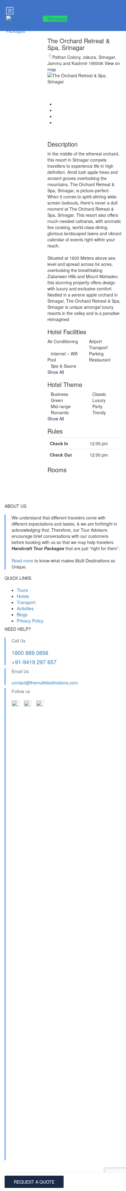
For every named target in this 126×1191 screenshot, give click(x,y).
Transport (26, 602)
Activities (25, 608)
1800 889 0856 (30, 653)
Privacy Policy (30, 621)
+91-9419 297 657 (34, 662)
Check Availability (34, 1182)
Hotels (23, 596)
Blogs (22, 614)
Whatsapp (57, 19)
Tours (22, 590)
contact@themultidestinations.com (45, 683)
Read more (22, 560)
